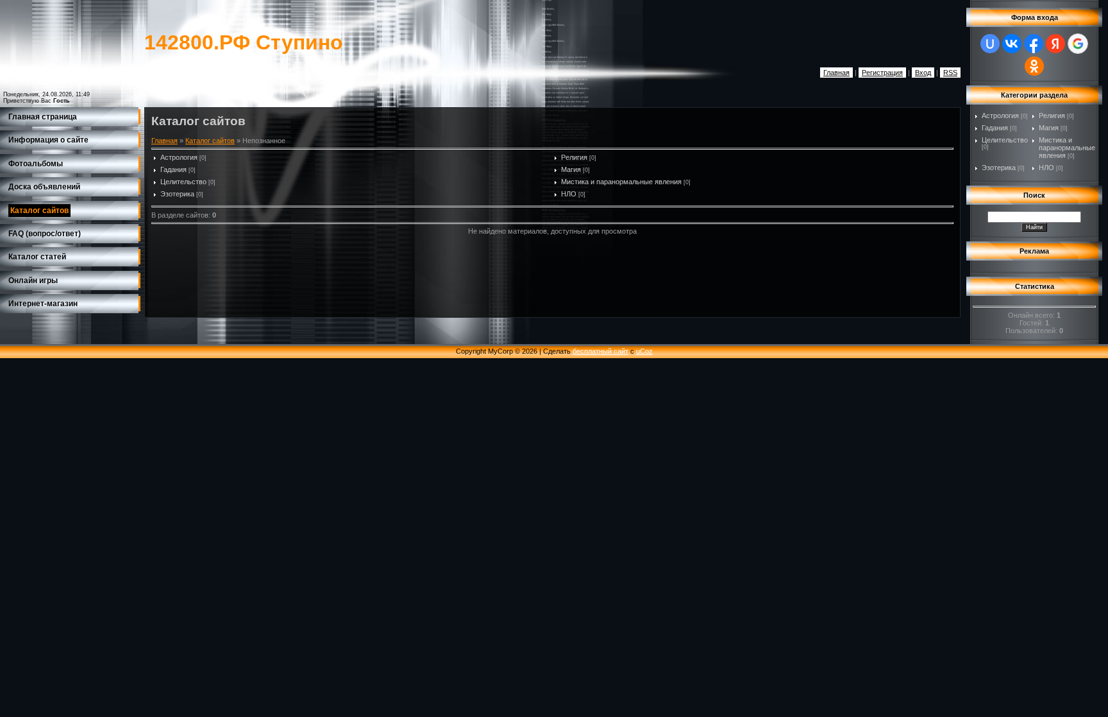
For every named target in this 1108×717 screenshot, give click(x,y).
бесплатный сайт (600, 351)
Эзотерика (177, 194)
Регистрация (882, 72)
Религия (574, 157)
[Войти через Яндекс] (1055, 43)
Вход (923, 72)
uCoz (644, 351)
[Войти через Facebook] (1033, 43)
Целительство (183, 182)
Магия (571, 169)
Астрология (178, 157)
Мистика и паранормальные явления (621, 182)
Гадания (173, 169)
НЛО (568, 194)
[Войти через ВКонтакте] (1011, 43)
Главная (836, 72)
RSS (950, 72)
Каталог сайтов (210, 140)
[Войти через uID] (990, 43)
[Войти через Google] (1078, 43)
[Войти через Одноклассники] (1034, 66)
